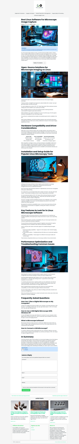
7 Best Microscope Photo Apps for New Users (59, 395)
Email (23, 377)
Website (23, 382)
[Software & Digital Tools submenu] (44, 15)
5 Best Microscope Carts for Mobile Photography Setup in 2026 (58, 413)
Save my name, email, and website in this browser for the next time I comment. (39, 387)
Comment (24, 359)
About (32, 427)
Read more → (13, 421)
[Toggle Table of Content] (44, 63)
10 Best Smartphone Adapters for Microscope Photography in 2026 (19, 413)
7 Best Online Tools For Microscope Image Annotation (21, 395)
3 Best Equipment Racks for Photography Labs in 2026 (38, 412)
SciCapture (38, 24)
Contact (33, 429)
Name (23, 372)
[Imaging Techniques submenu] (34, 13)
